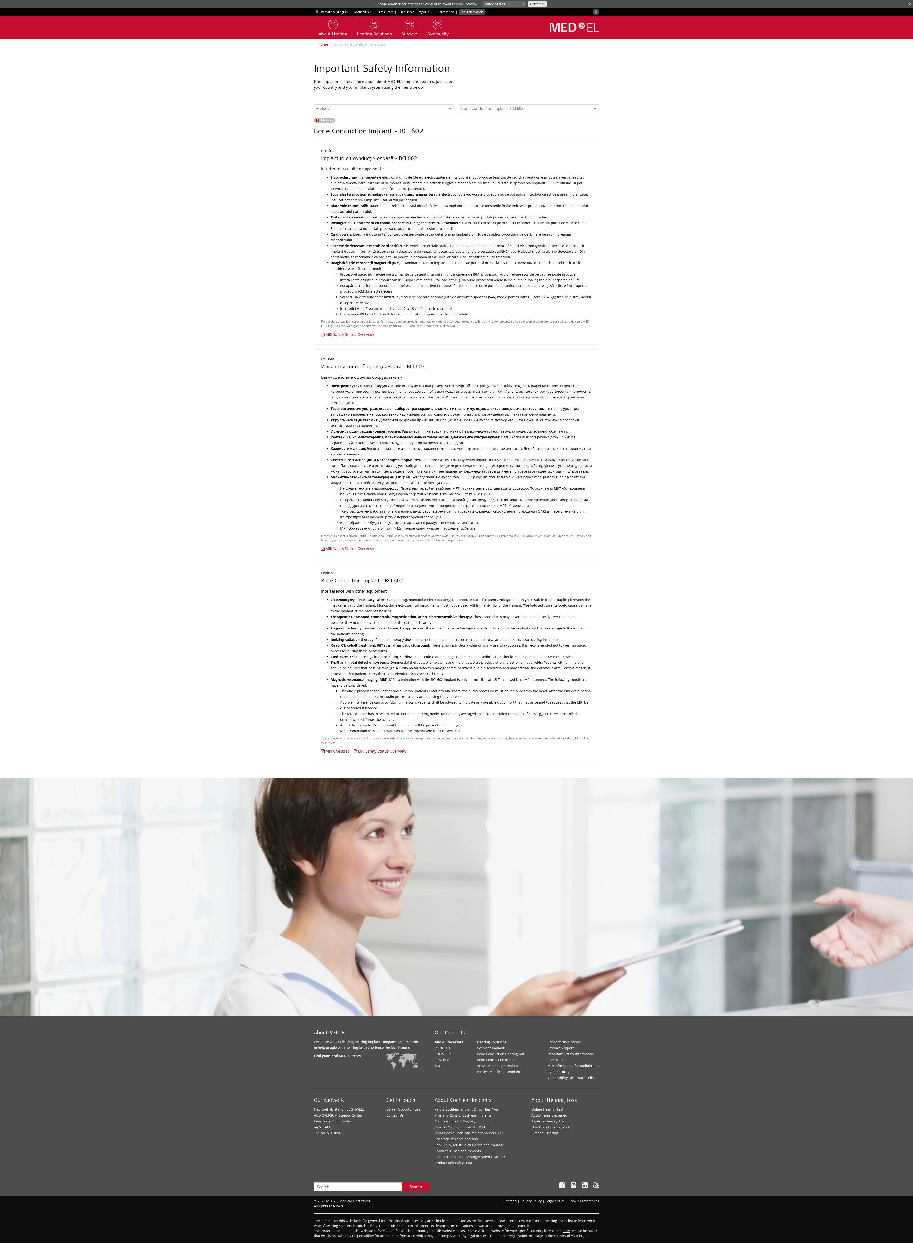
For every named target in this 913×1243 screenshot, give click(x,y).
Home (322, 44)
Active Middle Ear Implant (497, 1066)
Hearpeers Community (332, 1121)
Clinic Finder (406, 12)
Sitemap (510, 1201)
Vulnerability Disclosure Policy (571, 1077)
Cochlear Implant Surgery (455, 1121)
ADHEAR (441, 1066)
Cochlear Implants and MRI (456, 1139)
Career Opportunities (403, 1109)
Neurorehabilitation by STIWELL (339, 1109)
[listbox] (384, 108)
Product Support (561, 1048)
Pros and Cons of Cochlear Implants (463, 1115)
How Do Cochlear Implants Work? (461, 1127)
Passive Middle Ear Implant (498, 1071)
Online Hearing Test (547, 1109)
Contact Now (445, 12)
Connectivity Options (564, 1042)
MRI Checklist (337, 751)
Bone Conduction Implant (497, 1060)
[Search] (596, 12)
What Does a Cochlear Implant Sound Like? (469, 1133)
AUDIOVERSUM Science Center (338, 1115)
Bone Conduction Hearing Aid (500, 1054)
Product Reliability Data (453, 1163)
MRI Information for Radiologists (573, 1066)
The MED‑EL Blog (327, 1133)
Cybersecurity (558, 1071)
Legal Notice (555, 1201)
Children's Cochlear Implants (458, 1151)
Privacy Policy (531, 1201)
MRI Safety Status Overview (349, 334)
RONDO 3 (442, 1048)
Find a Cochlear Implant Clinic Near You (466, 1109)
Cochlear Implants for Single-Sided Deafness (470, 1157)
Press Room (385, 12)
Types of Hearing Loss (548, 1121)
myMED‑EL (425, 12)
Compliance (557, 1060)
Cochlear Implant (490, 1048)
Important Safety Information (571, 1054)
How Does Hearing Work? (551, 1127)
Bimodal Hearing (544, 1133)
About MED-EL (363, 12)
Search (416, 1187)
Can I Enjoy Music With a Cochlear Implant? (469, 1145)
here (566, 1230)
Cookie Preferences (584, 1201)
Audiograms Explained (549, 1115)
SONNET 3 (443, 1054)
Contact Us (394, 1115)
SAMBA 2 (442, 1060)
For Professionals (472, 12)
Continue (537, 4)
